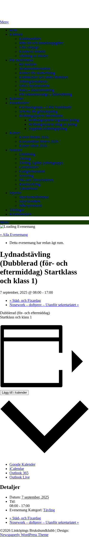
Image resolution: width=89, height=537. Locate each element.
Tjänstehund (28, 188)
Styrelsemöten (29, 201)
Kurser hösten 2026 (33, 137)
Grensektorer (28, 167)
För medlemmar (21, 60)
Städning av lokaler (33, 56)
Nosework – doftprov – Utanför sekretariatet (44, 305)
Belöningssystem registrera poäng (53, 120)
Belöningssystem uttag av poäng (52, 124)
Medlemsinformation (34, 69)
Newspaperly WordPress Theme (24, 535)
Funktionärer (19, 103)
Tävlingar (16, 210)
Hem (13, 30)
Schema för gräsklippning (38, 111)
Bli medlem (27, 64)
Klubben (16, 34)
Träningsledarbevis (33, 81)
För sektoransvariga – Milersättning (45, 94)
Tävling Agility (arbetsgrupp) (41, 163)
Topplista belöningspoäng (47, 129)
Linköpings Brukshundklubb (21, 6)
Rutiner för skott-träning (37, 73)
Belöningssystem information (41, 116)
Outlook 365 (18, 473)
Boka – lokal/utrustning (36, 90)
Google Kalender (22, 464)
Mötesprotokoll (30, 206)
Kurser (14, 133)
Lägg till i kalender (14, 392)
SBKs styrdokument (34, 86)
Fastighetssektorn (32, 171)
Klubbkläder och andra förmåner (43, 77)
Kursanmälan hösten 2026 (38, 141)
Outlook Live (19, 477)
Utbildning (27, 154)
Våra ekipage (29, 47)
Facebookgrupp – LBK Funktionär (45, 107)
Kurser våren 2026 (33, 146)
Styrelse (15, 193)
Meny (4, 22)
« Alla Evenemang (14, 235)
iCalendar (16, 469)
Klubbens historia (32, 51)
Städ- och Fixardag (25, 300)
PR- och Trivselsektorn (36, 180)
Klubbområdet (30, 39)
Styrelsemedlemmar (33, 197)
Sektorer (15, 150)
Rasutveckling (29, 184)
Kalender (16, 99)
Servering (26, 176)
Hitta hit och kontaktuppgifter (41, 43)
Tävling (25, 158)
